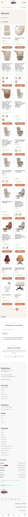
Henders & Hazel (4, 398)
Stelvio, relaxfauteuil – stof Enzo (7, 202)
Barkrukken (3, 443)
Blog (2, 417)
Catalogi (3, 422)
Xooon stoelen (4, 396)
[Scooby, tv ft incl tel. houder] (20, 30)
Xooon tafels (4, 394)
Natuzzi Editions (4, 387)
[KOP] (3, 81)
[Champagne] (19, 150)
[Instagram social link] (12, 356)
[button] (7, 47)
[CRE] (3, 78)
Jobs (2, 419)
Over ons (3, 415)
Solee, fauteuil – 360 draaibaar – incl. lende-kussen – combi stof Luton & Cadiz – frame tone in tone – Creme (7, 67)
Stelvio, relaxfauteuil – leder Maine (20, 171)
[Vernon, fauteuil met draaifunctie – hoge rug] (7, 260)
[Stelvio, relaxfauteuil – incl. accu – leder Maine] (20, 132)
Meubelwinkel (4, 452)
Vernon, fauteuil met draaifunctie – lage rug (20, 269)
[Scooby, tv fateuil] (7, 30)
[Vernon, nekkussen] (7, 287)
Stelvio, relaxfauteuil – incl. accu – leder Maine (20, 141)
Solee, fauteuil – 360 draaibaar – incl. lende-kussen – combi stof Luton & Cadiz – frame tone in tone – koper (7, 105)
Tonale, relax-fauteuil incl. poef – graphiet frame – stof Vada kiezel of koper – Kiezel (19, 204)
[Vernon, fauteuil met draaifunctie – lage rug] (20, 260)
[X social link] (9, 356)
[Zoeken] (19, 7)
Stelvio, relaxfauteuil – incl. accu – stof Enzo (7, 172)
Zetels (2, 432)
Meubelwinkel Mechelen (6, 448)
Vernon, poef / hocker (18, 295)
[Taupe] (16, 150)
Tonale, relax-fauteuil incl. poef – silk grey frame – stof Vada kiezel (20, 236)
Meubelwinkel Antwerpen (6, 446)
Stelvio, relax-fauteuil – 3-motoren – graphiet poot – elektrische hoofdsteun (20, 104)
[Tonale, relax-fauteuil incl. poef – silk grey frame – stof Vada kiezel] (20, 227)
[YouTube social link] (15, 356)
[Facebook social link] (6, 356)
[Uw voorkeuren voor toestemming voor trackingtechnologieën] (25, 514)
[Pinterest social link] (19, 356)
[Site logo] (13, 2)
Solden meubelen (5, 450)
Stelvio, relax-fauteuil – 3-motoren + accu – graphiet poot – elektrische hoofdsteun (7, 142)
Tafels (2, 430)
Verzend (5, 333)
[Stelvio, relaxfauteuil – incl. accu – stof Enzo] (7, 163)
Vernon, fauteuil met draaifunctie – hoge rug (7, 269)
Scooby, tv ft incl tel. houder (20, 38)
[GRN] (7, 78)
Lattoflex (3, 389)
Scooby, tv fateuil (6, 38)
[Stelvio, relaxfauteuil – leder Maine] (20, 163)
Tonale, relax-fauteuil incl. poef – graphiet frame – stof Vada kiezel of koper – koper (6, 237)
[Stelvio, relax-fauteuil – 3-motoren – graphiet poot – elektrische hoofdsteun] (20, 94)
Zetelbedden (4, 441)
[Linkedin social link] (22, 356)
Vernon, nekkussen (6, 295)
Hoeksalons (3, 439)
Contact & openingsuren (6, 407)
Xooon (2, 392)
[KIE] (16, 214)
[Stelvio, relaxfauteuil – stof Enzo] (7, 194)
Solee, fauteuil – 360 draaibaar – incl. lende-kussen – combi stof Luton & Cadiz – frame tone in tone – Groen (19, 67)
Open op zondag (5, 455)
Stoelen (2, 435)
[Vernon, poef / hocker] (20, 287)
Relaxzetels (3, 437)
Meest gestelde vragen (6, 409)
